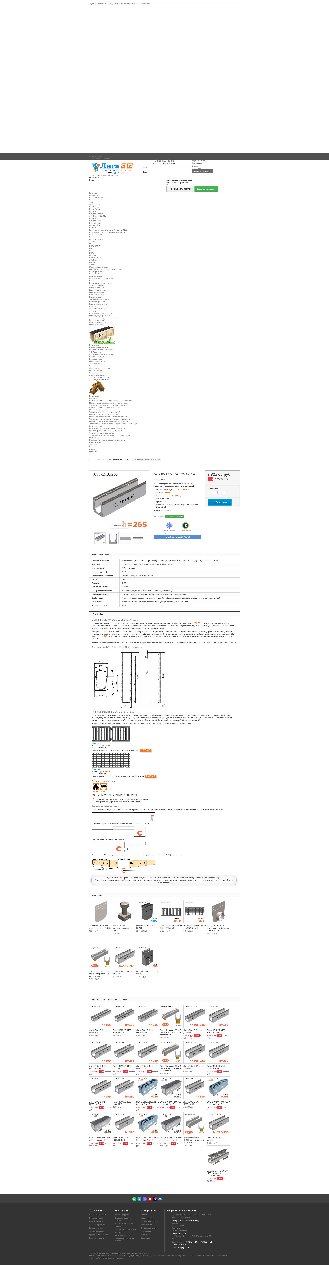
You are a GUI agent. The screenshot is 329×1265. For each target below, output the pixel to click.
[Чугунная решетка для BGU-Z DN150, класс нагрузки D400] (111, 734)
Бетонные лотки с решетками (100, 237)
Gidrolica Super (95, 221)
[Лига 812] (113, 168)
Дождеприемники (96, 311)
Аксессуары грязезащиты (99, 375)
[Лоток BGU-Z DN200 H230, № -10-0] (218, 1052)
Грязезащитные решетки (98, 347)
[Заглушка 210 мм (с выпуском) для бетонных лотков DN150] (218, 911)
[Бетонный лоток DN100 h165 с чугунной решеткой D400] (218, 1156)
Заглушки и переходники (99, 299)
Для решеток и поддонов (99, 377)
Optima (92, 262)
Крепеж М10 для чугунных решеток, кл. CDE (123, 928)
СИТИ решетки (95, 352)
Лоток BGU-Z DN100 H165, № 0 (98, 1031)
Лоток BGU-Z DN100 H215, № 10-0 (145, 1031)
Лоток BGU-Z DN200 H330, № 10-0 (122, 1139)
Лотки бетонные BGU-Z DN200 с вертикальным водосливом (193, 1140)
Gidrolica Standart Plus (98, 216)
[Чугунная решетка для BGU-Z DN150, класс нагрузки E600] (111, 760)
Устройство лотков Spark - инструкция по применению (110, 419)
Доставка (93, 445)
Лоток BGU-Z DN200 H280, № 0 (122, 1103)
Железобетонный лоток (98, 267)
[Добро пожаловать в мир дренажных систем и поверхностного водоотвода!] (164, 77)
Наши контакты (147, 1225)
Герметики (93, 306)
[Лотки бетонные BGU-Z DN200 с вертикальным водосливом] (194, 1123)
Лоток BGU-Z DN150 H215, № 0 (122, 1067)
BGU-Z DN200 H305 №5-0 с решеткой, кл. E (100, 1139)
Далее (146, 538)
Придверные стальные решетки (101, 350)
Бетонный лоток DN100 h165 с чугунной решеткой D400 (217, 1173)
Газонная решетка (96, 325)
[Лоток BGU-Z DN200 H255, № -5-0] (100, 1087)
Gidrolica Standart (96, 214)
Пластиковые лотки (96, 198)
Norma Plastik (94, 209)
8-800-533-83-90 (164, 160)
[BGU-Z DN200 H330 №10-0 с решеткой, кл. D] (147, 1123)
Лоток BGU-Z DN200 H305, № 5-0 (192, 1103)
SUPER (92, 265)
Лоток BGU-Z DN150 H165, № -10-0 (216, 1031)
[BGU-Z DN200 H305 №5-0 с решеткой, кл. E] (100, 1123)
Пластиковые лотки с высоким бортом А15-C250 (108, 230)
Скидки (144, 1215)
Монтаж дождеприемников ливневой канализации (108, 417)
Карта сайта (145, 1238)
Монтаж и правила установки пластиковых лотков (108, 403)
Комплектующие (95, 297)
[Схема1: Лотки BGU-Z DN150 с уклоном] (124, 957)
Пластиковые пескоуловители (101, 278)
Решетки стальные (96, 288)
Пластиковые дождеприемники (101, 313)
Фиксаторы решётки (97, 302)
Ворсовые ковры (95, 359)
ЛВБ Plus (93, 260)
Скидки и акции (95, 442)
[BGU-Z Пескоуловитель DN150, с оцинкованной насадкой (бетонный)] (147, 911)
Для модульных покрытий (99, 380)
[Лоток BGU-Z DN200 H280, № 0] (124, 1087)
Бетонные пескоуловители (99, 281)
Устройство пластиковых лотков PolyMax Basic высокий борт (113, 424)
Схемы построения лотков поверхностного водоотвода (110, 401)
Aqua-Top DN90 (95, 204)
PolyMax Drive (94, 225)
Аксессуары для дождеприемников (103, 318)
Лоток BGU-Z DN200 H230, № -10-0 (216, 1067)
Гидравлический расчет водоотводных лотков (107, 440)
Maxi (91, 244)
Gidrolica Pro (94, 218)
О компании (93, 447)
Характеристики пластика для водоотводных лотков (109, 435)
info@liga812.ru (183, 1248)
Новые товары (147, 1218)
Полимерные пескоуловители (100, 283)
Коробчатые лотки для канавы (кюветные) (105, 269)
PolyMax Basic (95, 223)
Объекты (92, 449)
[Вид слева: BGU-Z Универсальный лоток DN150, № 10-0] (112, 538)
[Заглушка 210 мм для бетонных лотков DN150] (100, 911)
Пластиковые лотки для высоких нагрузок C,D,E (108, 232)
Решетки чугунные (96, 292)
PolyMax (92, 228)
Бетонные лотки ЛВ (97, 239)
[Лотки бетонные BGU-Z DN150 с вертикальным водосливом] (100, 957)
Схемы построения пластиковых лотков (104, 408)
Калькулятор (94, 438)
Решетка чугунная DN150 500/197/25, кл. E (194, 927)
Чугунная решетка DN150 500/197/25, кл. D (171, 927)
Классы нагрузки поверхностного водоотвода (107, 428)
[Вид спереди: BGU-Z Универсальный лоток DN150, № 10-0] (125, 538)
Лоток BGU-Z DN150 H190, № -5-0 (98, 1067)
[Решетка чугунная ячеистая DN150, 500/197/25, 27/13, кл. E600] (194, 911)
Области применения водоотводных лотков (106, 431)
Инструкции (93, 398)
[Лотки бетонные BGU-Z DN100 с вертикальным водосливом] (171, 1016)
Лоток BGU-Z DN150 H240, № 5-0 (145, 1067)
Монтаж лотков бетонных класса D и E (104, 414)
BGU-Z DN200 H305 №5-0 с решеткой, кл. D (218, 1103)
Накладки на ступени (97, 366)
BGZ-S (91, 253)
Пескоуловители (95, 276)
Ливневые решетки (96, 285)
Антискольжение (95, 364)
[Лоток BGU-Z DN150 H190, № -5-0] (100, 1052)
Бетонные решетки (96, 295)
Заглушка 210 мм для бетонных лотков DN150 (100, 927)
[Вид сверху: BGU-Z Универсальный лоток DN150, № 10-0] (138, 538)
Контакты (93, 451)
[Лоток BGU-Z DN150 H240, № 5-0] (147, 1052)
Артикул (157, 480)
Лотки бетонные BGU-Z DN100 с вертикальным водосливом (170, 1032)
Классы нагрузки (122, 1215)
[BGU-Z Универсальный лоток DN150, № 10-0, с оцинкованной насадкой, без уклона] (100, 538)
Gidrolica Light (94, 207)
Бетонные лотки (95, 235)
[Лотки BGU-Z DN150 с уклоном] (194, 1052)
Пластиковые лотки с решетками (102, 200)
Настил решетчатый (97, 320)
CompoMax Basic (96, 274)
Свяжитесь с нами (148, 1228)
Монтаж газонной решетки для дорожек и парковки (109, 421)
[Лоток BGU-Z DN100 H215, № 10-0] (147, 1016)
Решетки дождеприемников (100, 316)
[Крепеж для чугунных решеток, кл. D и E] (124, 911)
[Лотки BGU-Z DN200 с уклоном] (218, 1123)
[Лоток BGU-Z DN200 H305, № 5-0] (194, 1087)
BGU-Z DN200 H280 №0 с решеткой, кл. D (147, 1103)
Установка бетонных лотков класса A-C (104, 412)
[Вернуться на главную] (92, 459)
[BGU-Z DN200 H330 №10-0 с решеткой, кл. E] (171, 1123)
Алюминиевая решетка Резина (101, 354)
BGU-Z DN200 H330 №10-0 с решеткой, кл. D (147, 1139)
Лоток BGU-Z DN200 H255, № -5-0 (98, 1103)
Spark (91, 202)
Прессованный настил (98, 322)
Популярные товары (149, 1221)
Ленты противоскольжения (99, 368)
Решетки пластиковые (97, 290)
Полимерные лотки (96, 272)
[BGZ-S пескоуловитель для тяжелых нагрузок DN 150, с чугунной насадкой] (147, 957)
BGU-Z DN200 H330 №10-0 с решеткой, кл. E (171, 1139)
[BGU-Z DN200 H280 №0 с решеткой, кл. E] (171, 1087)
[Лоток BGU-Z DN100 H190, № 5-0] (124, 1016)
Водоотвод (93, 195)
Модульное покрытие (97, 361)
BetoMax (92, 255)
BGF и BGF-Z (94, 246)
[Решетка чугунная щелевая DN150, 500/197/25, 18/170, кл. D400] (171, 911)
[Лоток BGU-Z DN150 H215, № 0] (124, 1052)
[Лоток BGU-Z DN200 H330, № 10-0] (124, 1123)
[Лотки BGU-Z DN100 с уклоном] (194, 1016)
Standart (92, 241)
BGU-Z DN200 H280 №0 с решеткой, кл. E (171, 1103)
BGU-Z (91, 251)
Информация (94, 396)
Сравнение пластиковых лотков (101, 433)
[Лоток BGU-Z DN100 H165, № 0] (100, 1016)
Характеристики (95, 426)
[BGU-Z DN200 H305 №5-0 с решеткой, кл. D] (218, 1087)
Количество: (213, 489)
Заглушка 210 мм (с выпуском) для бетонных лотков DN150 (218, 928)
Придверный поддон (97, 357)
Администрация (95, 156)
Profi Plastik (93, 211)
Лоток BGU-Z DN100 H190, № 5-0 (122, 1031)
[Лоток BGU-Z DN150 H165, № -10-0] (218, 1016)
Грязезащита (94, 345)
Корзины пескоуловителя (99, 304)
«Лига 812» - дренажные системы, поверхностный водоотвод (123, 1253)
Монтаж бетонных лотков (99, 410)
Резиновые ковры (96, 371)
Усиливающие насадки (98, 309)
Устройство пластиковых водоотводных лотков (107, 405)
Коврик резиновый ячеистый (100, 373)
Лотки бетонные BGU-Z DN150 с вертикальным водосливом (99, 973)
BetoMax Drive (94, 258)
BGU (91, 248)
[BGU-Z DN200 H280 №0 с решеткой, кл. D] (147, 1087)
